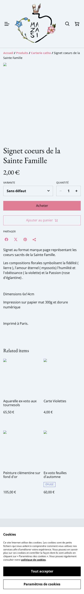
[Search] (67, 23)
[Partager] (34, 239)
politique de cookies (33, 559)
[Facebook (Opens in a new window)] (6, 239)
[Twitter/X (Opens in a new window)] (16, 239)
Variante (9, 182)
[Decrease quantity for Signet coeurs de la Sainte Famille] (60, 191)
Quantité (62, 182)
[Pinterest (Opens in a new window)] (25, 239)
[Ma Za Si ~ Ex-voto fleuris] (35, 24)
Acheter (42, 205)
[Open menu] (7, 23)
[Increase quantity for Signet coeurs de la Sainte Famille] (76, 191)
